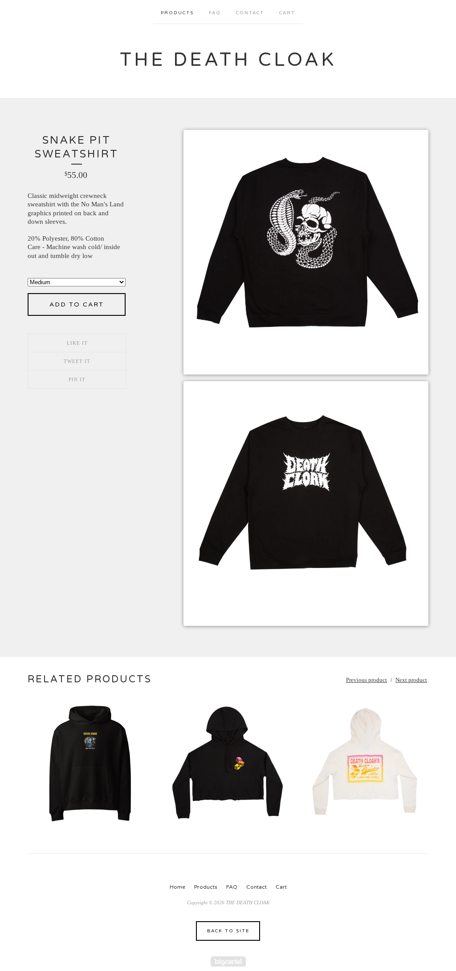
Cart (287, 13)
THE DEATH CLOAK (228, 59)
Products (177, 13)
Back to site (228, 931)
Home (177, 887)
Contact (250, 13)
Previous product (366, 680)
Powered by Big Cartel (228, 961)
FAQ (215, 13)
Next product (411, 680)
